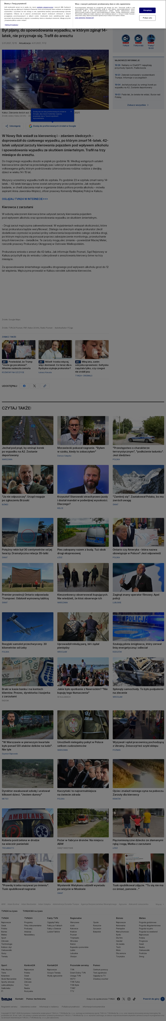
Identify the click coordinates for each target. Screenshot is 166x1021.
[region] (83, 14)
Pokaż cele (147, 18)
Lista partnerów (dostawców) (84, 17)
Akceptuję (147, 10)
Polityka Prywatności (11, 25)
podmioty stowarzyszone (45, 7)
